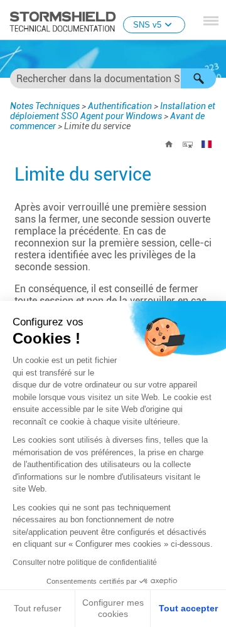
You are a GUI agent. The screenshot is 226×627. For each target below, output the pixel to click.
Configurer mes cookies (113, 608)
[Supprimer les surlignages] (188, 144)
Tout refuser (38, 608)
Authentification (120, 106)
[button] (198, 78)
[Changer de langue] (206, 144)
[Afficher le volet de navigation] (211, 21)
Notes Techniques (45, 106)
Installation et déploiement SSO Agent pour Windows (112, 111)
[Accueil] (169, 144)
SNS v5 (147, 24)
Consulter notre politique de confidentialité (85, 562)
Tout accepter (188, 608)
